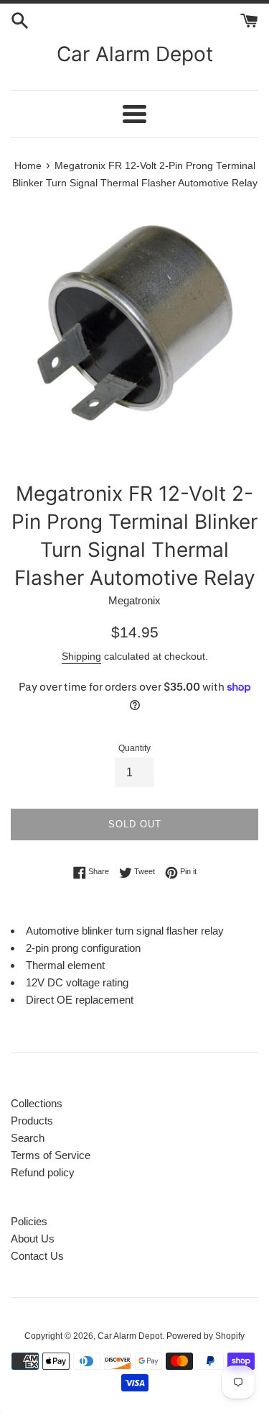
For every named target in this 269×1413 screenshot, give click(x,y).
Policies (29, 1221)
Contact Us (37, 1256)
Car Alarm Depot (135, 54)
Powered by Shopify (205, 1336)
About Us (33, 1238)
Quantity (134, 748)
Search (27, 1138)
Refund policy (43, 1172)
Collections (36, 1103)
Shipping (81, 656)
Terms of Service (50, 1155)
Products (32, 1120)
